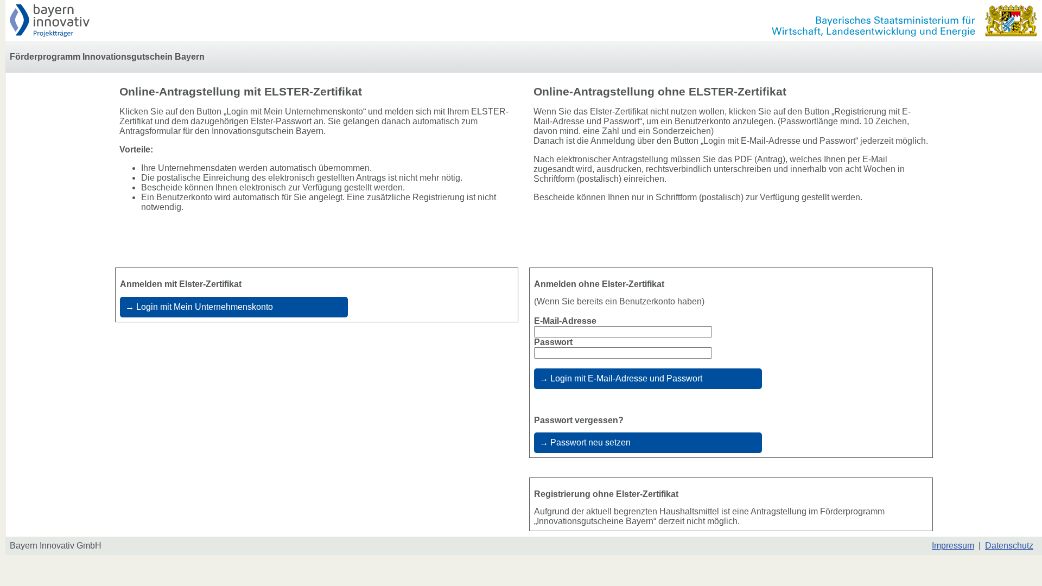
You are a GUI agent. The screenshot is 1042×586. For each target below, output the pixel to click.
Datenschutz (1009, 545)
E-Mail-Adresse (565, 321)
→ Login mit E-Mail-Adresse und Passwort (620, 378)
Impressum (953, 545)
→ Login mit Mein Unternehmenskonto (199, 306)
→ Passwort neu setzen (585, 442)
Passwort (553, 342)
